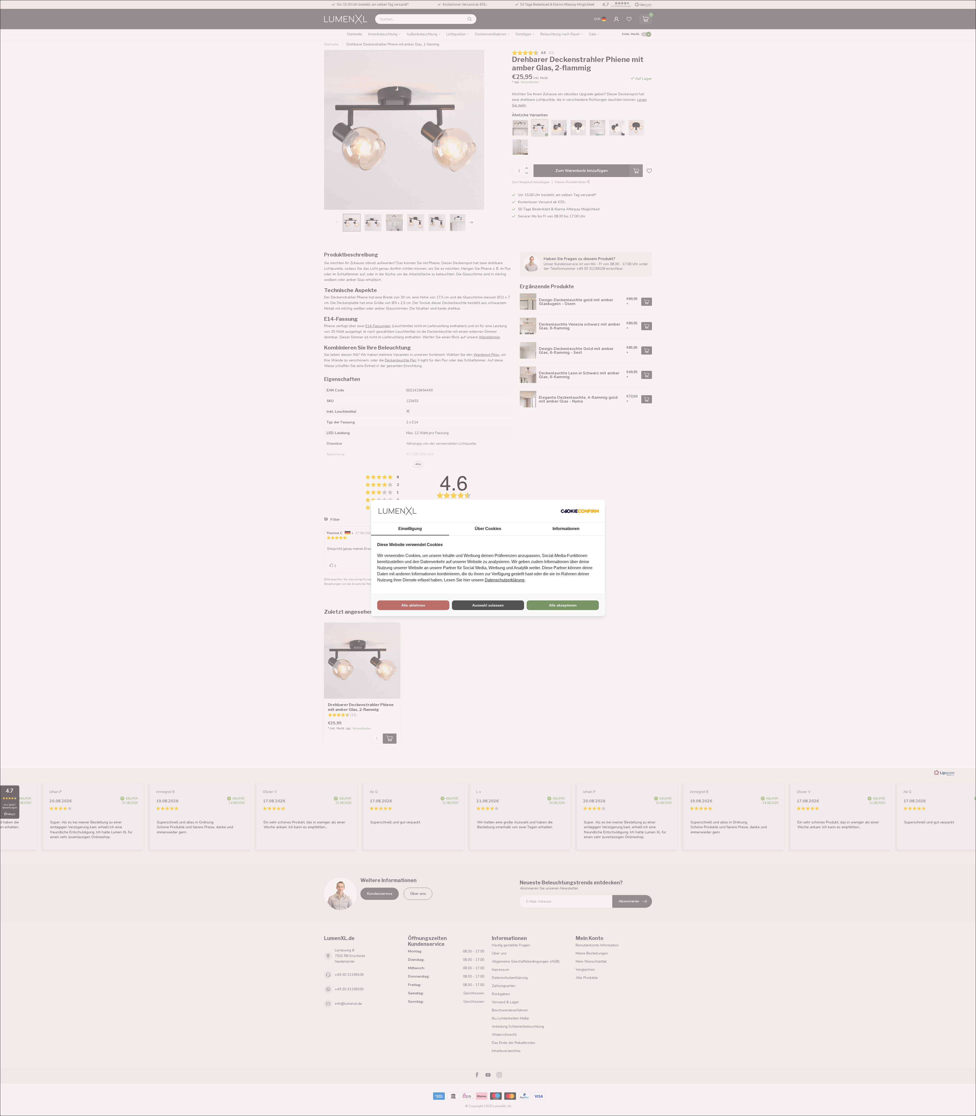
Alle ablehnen (413, 605)
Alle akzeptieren (563, 605)
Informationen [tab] (566, 529)
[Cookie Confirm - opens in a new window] (580, 511)
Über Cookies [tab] (488, 529)
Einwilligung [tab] (410, 529)
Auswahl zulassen (488, 605)
